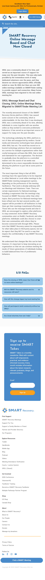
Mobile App (6, 448)
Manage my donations (9, 531)
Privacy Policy (7, 542)
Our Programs (7, 433)
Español (14, 17)
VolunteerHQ (6, 481)
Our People (6, 518)
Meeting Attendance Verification (13, 462)
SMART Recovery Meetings (11, 420)
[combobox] (22, 23)
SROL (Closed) (7, 468)
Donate (4, 528)
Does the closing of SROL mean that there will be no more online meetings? (22, 281)
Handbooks (6, 445)
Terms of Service (8, 545)
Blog (3, 452)
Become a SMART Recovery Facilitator (15, 487)
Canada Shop (6, 503)
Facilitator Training (8, 484)
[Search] (3, 23)
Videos (4, 458)
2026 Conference (8, 477)
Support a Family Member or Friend (14, 426)
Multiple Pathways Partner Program (14, 490)
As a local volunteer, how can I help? (17, 316)
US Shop (5, 499)
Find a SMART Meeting (35, 17)
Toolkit (4, 442)
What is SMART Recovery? (11, 511)
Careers (4, 521)
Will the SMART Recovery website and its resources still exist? (19, 291)
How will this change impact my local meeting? (21, 299)
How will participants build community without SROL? (21, 307)
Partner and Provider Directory (12, 430)
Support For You (7, 423)
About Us (5, 515)
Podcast (5, 455)
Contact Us (6, 525)
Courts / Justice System (10, 465)
